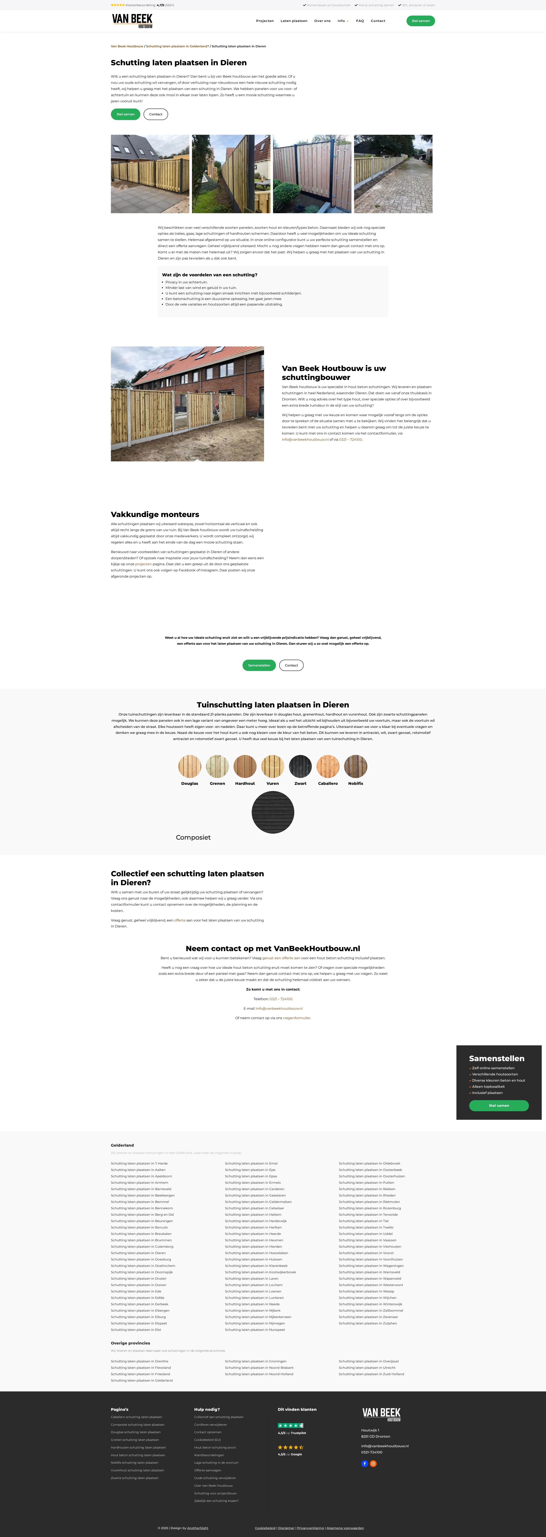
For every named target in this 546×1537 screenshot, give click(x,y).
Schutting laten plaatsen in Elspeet (139, 1323)
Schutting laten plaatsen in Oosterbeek (370, 1170)
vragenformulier (296, 1018)
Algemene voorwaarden (345, 1528)
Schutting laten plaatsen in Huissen (253, 1259)
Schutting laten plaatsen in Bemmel (140, 1202)
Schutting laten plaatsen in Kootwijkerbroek (260, 1272)
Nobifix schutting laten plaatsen (134, 1463)
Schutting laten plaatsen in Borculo (139, 1227)
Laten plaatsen (294, 21)
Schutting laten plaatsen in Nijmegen (255, 1323)
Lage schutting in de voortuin (216, 1463)
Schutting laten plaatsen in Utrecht (367, 1368)
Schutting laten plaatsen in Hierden (253, 1246)
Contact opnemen (207, 1432)
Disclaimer (286, 1528)
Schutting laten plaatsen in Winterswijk (370, 1304)
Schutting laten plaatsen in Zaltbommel (371, 1310)
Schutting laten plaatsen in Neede (252, 1304)
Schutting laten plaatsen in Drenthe (139, 1361)
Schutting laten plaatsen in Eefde (137, 1298)
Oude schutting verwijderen (215, 1478)
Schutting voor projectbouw (215, 1493)
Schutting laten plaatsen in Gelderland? (177, 46)
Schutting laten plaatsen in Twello (366, 1227)
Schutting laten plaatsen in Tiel (364, 1221)
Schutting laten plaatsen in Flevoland (141, 1368)
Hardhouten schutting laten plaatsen (138, 1447)
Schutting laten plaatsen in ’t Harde (139, 1163)
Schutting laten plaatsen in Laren (251, 1278)
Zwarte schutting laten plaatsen (134, 1478)
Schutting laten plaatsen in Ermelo (253, 1183)
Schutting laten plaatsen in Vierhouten (370, 1246)
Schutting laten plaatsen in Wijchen (367, 1298)
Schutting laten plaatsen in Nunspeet (255, 1330)
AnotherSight (197, 1528)
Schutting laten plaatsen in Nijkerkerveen (258, 1317)
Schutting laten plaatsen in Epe (250, 1170)
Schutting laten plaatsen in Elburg (138, 1317)
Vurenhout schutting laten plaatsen (137, 1470)
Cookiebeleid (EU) (207, 1440)
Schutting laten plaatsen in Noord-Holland (259, 1374)
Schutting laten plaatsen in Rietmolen (369, 1202)
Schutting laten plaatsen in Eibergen (140, 1310)
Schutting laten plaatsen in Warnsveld (369, 1272)
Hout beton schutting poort (215, 1447)
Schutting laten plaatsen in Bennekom (142, 1208)
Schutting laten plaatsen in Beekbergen (143, 1195)
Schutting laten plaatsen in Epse (251, 1176)
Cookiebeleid (265, 1528)
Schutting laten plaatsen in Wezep (366, 1291)
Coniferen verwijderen (210, 1425)
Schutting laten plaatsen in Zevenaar (368, 1317)
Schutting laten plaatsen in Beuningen (142, 1221)
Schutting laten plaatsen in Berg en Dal (142, 1215)
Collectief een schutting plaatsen (218, 1417)
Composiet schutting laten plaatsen (137, 1425)
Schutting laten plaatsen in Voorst (366, 1253)
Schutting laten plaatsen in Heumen (254, 1240)
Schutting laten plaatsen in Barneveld (141, 1189)
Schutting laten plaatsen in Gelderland (142, 1380)
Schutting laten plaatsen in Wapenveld (370, 1278)
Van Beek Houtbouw (127, 46)
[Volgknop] (364, 1463)
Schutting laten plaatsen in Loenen (253, 1291)
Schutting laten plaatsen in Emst (251, 1163)
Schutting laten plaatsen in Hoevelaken (256, 1253)
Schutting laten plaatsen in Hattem (253, 1215)
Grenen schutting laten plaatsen (135, 1440)
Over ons (322, 21)
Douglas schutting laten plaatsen (136, 1432)
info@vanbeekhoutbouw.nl (305, 439)
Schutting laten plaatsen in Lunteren (254, 1298)
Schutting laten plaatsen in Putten (366, 1183)
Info (341, 21)
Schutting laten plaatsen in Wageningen (371, 1266)
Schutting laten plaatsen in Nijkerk (252, 1310)
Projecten (265, 21)
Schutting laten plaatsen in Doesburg (141, 1259)
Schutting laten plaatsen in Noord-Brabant (259, 1368)
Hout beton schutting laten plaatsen (138, 1455)
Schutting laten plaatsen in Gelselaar (254, 1208)
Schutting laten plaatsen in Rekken (367, 1189)
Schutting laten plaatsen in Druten (138, 1278)
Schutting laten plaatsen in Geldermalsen (258, 1202)
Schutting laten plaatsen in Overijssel (369, 1361)
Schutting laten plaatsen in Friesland (140, 1374)
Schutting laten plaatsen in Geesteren (255, 1195)
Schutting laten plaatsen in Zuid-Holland (371, 1374)
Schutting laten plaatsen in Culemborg (142, 1246)
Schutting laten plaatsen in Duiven (138, 1285)
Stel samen (421, 21)
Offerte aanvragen (207, 1470)
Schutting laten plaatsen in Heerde (253, 1234)
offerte (180, 920)
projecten (143, 564)
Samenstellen (259, 665)
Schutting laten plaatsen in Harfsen (253, 1227)
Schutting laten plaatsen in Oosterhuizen (372, 1176)
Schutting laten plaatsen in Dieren (138, 1253)
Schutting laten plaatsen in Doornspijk (142, 1272)
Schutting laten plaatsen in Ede (136, 1291)
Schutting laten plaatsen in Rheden (367, 1195)
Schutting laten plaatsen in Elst (136, 1330)
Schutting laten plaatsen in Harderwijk (256, 1221)
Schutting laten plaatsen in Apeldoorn (141, 1176)
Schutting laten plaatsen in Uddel (366, 1234)
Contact (378, 21)
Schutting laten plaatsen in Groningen (255, 1361)
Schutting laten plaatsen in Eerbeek (139, 1304)
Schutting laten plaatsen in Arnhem (139, 1183)
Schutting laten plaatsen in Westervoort (371, 1285)
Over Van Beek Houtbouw (213, 1486)
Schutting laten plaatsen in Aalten (138, 1170)
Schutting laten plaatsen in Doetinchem (143, 1266)
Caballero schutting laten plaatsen (136, 1417)
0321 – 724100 (350, 439)
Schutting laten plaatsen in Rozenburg (370, 1208)
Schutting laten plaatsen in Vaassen (367, 1240)
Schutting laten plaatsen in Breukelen (141, 1234)
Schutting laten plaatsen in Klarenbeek (256, 1266)
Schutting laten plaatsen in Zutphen (368, 1323)
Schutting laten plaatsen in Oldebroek (369, 1163)
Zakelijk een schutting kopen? (216, 1501)
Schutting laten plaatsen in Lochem (254, 1285)
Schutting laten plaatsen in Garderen (254, 1189)
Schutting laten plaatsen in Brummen (141, 1240)
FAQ (360, 21)
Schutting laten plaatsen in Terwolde (368, 1215)
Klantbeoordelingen (209, 1455)
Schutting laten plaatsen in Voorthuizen (371, 1259)
